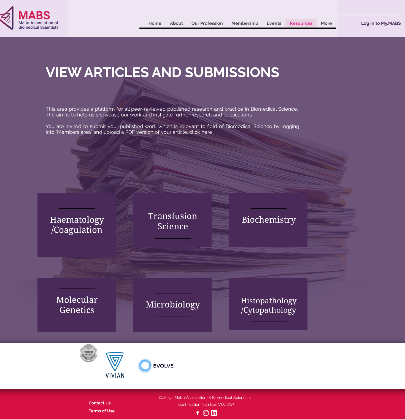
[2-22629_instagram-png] (206, 413)
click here (201, 132)
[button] (176, 23)
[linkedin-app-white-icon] (214, 413)
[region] (76, 225)
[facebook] (197, 413)
